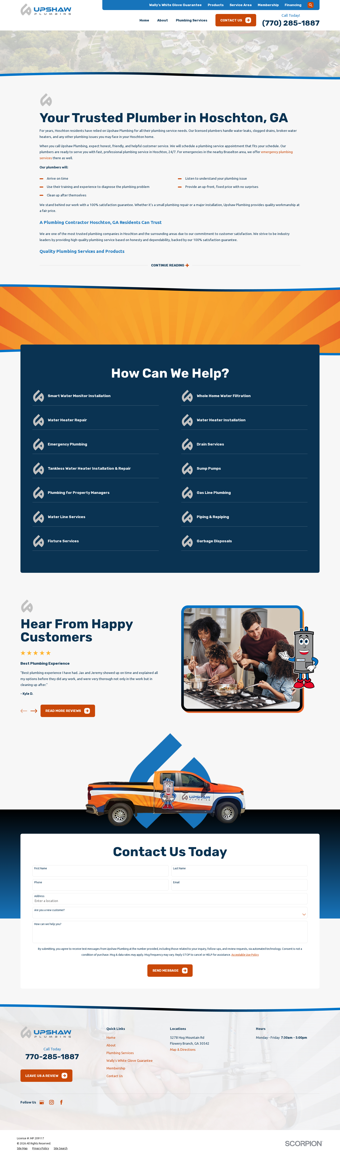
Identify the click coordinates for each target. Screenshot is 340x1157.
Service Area (241, 5)
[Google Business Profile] (41, 1102)
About (111, 1045)
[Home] (45, 9)
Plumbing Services (120, 1053)
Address (39, 896)
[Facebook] (61, 1102)
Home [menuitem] (144, 20)
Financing (293, 5)
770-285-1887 (52, 1056)
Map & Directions (183, 1049)
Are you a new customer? (49, 910)
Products (216, 5)
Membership (268, 5)
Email (176, 882)
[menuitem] (22, 1148)
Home (110, 1037)
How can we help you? (47, 924)
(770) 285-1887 (291, 23)
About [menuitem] (162, 20)
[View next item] (33, 711)
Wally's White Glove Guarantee (175, 5)
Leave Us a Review (41, 1076)
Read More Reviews (63, 711)
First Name (40, 868)
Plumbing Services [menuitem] (191, 20)
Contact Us (231, 20)
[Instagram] (51, 1102)
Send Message (165, 970)
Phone (38, 882)
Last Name (179, 868)
